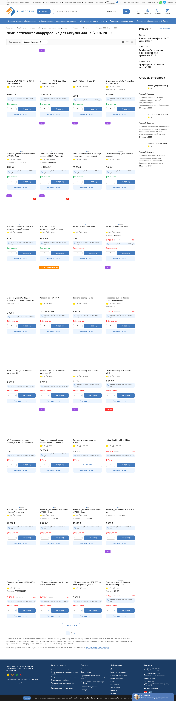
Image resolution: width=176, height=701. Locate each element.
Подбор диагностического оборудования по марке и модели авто (42, 28)
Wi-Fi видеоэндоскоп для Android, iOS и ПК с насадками (20, 441)
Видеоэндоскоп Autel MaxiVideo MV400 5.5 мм (87, 510)
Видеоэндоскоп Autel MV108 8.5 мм (120, 510)
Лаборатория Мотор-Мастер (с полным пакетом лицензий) (87, 155)
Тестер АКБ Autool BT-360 (117, 226)
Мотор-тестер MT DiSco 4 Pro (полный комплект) (53, 82)
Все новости (164, 29)
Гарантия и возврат (118, 672)
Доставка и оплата (118, 669)
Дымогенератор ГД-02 (83, 298)
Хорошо (27, 698)
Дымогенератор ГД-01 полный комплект (119, 155)
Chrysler (75, 28)
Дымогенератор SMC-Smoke (85, 371)
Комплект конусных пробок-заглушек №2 (19, 372)
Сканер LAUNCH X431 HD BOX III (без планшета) (20, 82)
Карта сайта (35, 679)
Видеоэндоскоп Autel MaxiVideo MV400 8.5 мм (54, 510)
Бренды (84, 690)
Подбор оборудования (89, 687)
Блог (112, 681)
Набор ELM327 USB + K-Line (118, 440)
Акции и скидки (117, 678)
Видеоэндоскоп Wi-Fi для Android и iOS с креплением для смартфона (21, 299)
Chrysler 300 (87, 28)
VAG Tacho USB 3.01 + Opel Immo (161, 115)
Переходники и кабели (60, 680)
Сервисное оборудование (148, 21)
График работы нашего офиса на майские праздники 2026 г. (151, 53)
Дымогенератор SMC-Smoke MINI (118, 372)
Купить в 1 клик (20, 114)
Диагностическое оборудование (22, 21)
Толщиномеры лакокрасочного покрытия (63, 684)
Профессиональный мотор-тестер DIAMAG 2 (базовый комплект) (52, 441)
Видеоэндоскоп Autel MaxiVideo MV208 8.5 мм (21, 155)
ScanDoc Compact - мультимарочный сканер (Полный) (51, 227)
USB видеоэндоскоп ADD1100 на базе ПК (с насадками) (87, 583)
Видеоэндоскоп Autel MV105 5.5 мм (20, 583)
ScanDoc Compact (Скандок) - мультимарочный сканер (20, 227)
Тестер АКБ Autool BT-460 (84, 226)
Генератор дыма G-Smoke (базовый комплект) (117, 299)
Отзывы (113, 693)
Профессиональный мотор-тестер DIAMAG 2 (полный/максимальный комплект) (52, 155)
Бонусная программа (119, 675)
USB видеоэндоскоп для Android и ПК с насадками (54, 583)
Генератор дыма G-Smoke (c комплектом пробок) (118, 583)
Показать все (71, 625)
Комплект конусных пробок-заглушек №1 (52, 372)
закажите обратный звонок (97, 647)
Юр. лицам (89, 2)
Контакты (84, 669)
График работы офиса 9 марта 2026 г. (152, 65)
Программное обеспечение (121, 21)
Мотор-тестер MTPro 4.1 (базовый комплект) (17, 510)
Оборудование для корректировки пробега (57, 21)
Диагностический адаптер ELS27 (85, 441)
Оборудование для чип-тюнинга (93, 21)
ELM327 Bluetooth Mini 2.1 (84, 81)
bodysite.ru (20, 683)
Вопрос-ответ (86, 672)
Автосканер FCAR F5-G (50, 298)
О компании (115, 687)
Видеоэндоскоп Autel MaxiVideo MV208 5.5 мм (120, 82)
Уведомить (87, 465)
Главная (9, 28)
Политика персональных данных (17, 679)
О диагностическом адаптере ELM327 (92, 683)
